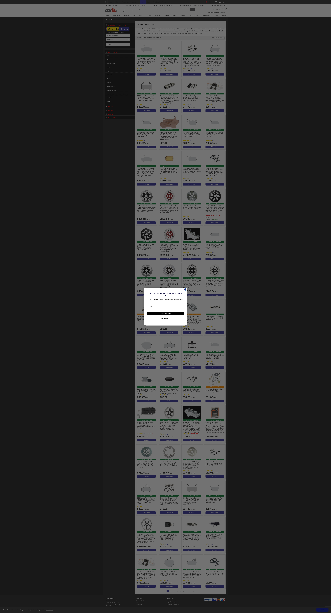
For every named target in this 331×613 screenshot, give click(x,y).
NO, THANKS (165, 318)
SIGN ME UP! (165, 313)
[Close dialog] (185, 289)
